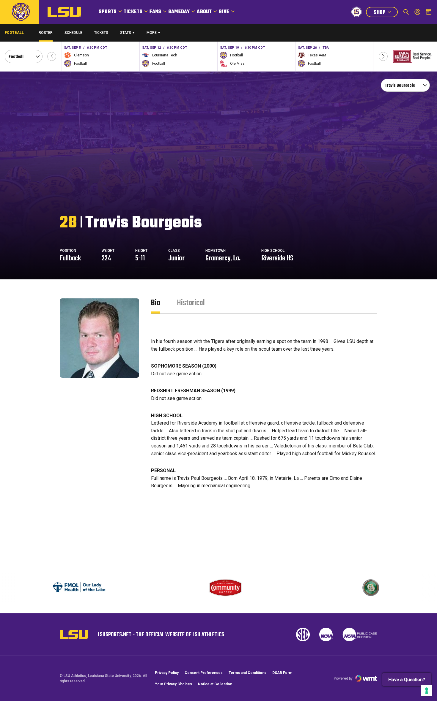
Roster (46, 33)
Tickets (133, 12)
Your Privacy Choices (173, 684)
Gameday (179, 12)
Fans (155, 12)
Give (224, 12)
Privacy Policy (167, 673)
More (152, 33)
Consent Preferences (204, 673)
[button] (51, 56)
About (204, 12)
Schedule (73, 33)
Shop (385, 13)
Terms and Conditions (247, 673)
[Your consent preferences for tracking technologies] (426, 690)
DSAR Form (282, 673)
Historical (191, 303)
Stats (125, 33)
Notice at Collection (215, 684)
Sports (108, 12)
